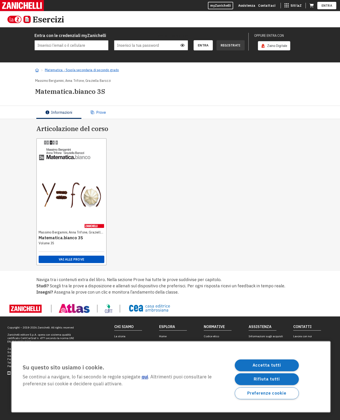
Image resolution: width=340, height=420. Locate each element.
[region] (171, 377)
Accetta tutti (267, 365)
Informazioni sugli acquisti (266, 336)
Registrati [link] (231, 45)
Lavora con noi (302, 336)
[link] (274, 45)
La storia (119, 336)
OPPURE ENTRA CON (269, 36)
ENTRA (326, 5)
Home (163, 336)
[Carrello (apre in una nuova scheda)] (311, 5)
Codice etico (211, 336)
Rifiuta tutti (267, 379)
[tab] (58, 112)
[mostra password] (182, 45)
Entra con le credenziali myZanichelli (70, 35)
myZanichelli (220, 5)
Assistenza (247, 5)
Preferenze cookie (266, 393)
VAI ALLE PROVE (71, 259)
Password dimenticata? (172, 36)
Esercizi (48, 19)
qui (145, 377)
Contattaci (266, 5)
